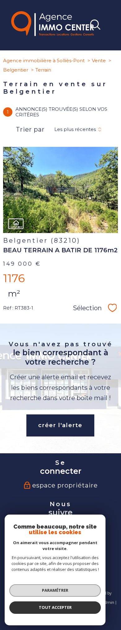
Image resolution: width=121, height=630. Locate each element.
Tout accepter (55, 607)
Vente (99, 60)
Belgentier (15, 70)
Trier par (30, 129)
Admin (107, 602)
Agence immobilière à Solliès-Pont (44, 60)
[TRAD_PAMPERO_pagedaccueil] (52, 34)
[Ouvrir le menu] (113, 25)
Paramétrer (55, 590)
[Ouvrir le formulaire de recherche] (95, 25)
